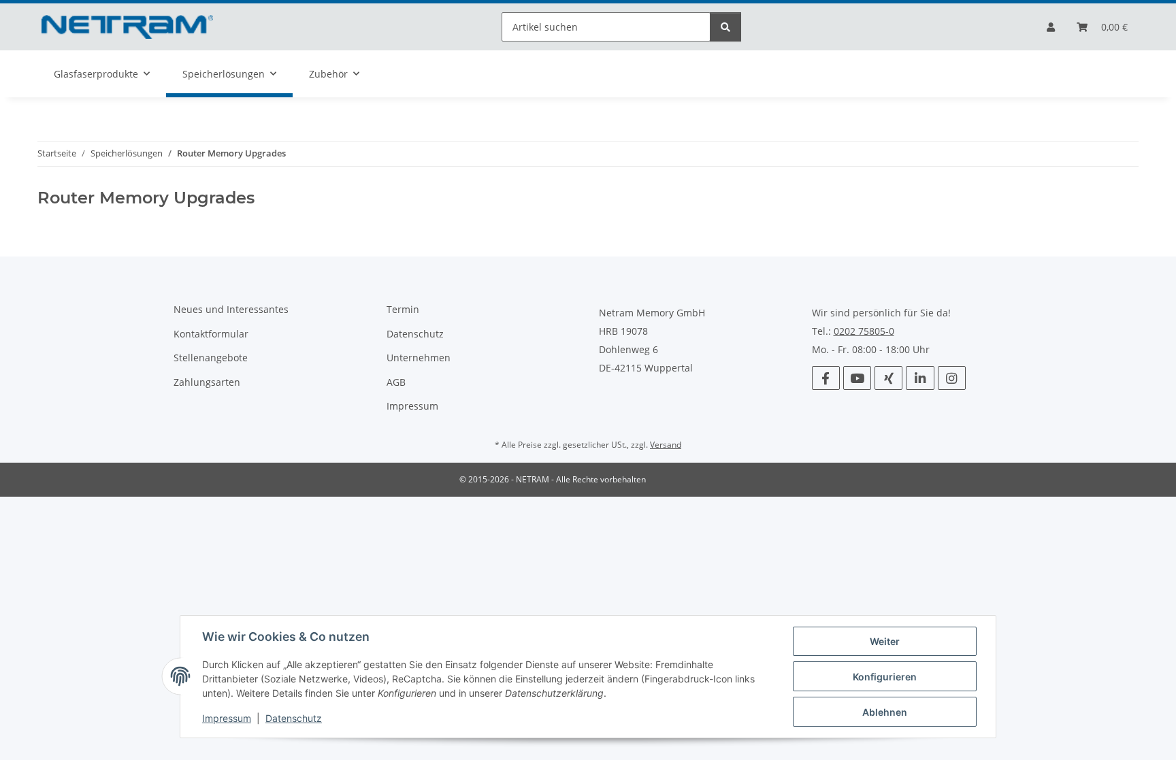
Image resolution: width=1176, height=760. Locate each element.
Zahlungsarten (207, 382)
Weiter (885, 641)
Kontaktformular (211, 333)
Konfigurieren (885, 676)
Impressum (226, 718)
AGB (396, 382)
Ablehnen (884, 712)
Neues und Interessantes (231, 309)
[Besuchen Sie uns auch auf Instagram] (952, 378)
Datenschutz (293, 718)
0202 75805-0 (864, 331)
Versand (665, 444)
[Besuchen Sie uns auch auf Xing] (888, 378)
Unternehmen (419, 357)
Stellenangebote (211, 357)
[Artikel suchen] (725, 27)
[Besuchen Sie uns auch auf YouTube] (857, 378)
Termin (403, 309)
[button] (1051, 26)
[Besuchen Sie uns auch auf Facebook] (826, 378)
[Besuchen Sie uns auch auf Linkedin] (920, 378)
